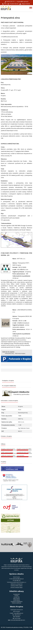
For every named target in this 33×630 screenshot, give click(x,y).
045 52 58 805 (22, 267)
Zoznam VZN (16, 597)
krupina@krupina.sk (22, 1)
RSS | (5, 4)
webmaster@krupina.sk (18, 578)
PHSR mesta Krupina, (20, 353)
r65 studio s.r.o (22, 582)
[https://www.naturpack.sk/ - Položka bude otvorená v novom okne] (10, 523)
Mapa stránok (25, 4)
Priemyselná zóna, (9, 353)
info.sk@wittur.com (22, 269)
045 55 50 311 (11, 1)
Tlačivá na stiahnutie (16, 603)
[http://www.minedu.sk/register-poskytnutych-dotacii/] (10, 477)
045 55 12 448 (22, 321)
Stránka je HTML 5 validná (16, 585)
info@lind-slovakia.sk (23, 323)
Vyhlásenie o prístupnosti (16, 584)
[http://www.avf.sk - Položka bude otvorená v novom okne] (10, 507)
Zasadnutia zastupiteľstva (16, 601)
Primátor (16, 595)
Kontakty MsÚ (16, 594)
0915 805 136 (17, 580)
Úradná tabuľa (13, 4)
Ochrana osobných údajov (16, 587)
